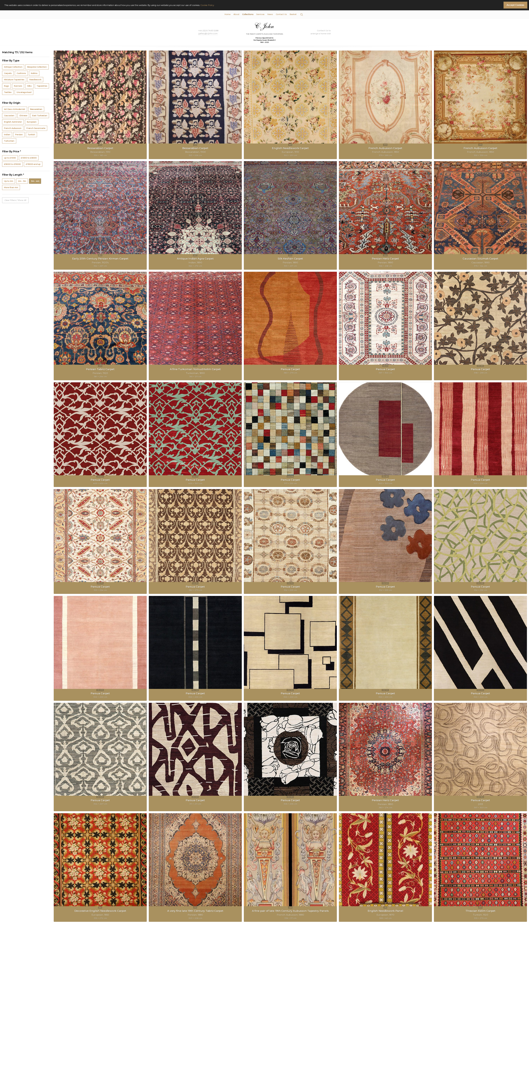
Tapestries (42, 86)
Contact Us (281, 14)
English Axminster (13, 122)
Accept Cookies (515, 5)
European (32, 122)
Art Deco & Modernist (14, 109)
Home (227, 14)
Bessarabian (36, 109)
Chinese (23, 115)
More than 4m (11, 187)
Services (260, 14)
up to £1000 (10, 158)
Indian (7, 134)
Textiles (8, 92)
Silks (29, 86)
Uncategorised (24, 92)
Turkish (31, 134)
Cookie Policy (207, 5)
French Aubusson (12, 128)
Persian (19, 134)
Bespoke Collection (37, 67)
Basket (293, 14)
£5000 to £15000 (12, 164)
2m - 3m (22, 181)
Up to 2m (8, 181)
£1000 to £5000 (29, 158)
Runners (18, 86)
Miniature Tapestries (14, 79)
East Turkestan (39, 115)
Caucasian (9, 115)
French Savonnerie (35, 128)
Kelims (34, 73)
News (270, 14)
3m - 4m (35, 181)
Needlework (35, 79)
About (236, 14)
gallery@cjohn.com (208, 33)
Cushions (21, 73)
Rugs (6, 86)
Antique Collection (13, 67)
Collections (247, 14)
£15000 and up (33, 164)
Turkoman (9, 141)
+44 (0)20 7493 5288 (208, 30)
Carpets (8, 73)
